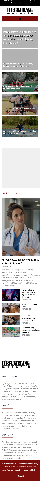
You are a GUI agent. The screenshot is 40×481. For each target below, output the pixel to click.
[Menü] (20, 18)
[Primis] (20, 15)
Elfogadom (20, 476)
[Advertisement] (20, 168)
